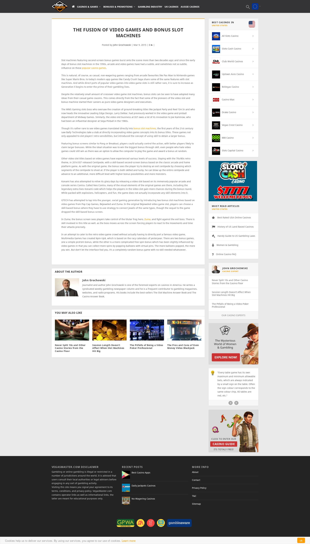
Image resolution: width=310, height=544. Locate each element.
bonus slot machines (145, 128)
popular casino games (94, 67)
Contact (196, 479)
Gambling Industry (150, 7)
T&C (194, 495)
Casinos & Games (87, 7)
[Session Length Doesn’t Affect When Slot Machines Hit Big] (109, 330)
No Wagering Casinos (143, 498)
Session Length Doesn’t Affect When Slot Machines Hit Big (108, 348)
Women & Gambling (227, 245)
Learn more (128, 541)
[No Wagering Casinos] (126, 501)
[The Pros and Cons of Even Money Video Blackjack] (184, 330)
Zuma (147, 219)
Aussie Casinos (190, 7)
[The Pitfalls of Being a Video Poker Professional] (147, 330)
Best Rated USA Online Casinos (234, 217)
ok (301, 540)
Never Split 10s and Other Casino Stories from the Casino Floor (70, 348)
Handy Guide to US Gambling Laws (236, 235)
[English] (255, 4)
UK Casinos (171, 7)
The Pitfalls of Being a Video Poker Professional (146, 347)
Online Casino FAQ (226, 254)
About (195, 472)
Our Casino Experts (233, 315)
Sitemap (196, 503)
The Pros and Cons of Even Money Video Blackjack (183, 347)
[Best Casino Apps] (126, 475)
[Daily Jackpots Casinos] (126, 488)
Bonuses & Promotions (118, 7)
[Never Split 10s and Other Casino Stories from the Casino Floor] (72, 330)
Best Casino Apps (141, 472)
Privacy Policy (199, 487)
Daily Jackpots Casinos (143, 485)
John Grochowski (122, 44)
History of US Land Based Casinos (235, 226)
